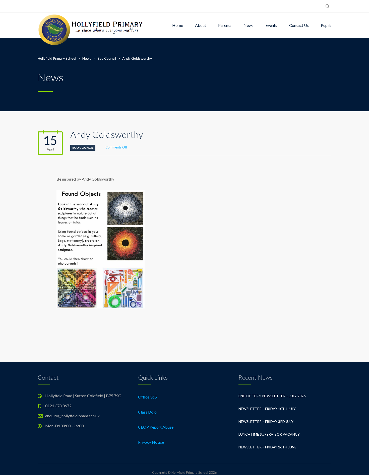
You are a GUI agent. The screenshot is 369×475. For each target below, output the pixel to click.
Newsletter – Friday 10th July (267, 409)
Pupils (326, 25)
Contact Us (299, 25)
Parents (224, 25)
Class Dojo (147, 412)
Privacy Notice (151, 442)
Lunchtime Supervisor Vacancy (269, 434)
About (200, 25)
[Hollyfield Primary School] (91, 25)
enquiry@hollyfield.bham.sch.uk (72, 415)
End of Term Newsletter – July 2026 (271, 396)
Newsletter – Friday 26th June (267, 447)
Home (177, 25)
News (248, 25)
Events (271, 25)
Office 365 (147, 396)
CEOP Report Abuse (155, 427)
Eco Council (82, 147)
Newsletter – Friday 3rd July (265, 421)
